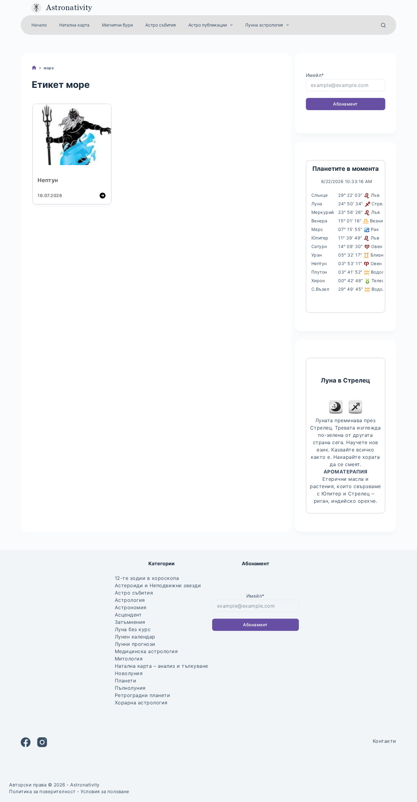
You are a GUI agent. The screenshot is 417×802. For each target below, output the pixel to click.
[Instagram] (42, 742)
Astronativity (69, 7)
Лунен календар (135, 637)
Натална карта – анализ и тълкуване (161, 666)
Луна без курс (133, 629)
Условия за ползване (105, 791)
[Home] (34, 68)
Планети (125, 681)
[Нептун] (72, 135)
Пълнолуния (130, 688)
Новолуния (129, 673)
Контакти (384, 741)
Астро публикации (207, 24)
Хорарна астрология (141, 703)
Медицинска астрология (146, 651)
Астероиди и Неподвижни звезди (158, 585)
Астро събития (160, 24)
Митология (129, 659)
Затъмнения (130, 622)
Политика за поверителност (42, 791)
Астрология (130, 600)
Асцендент (128, 615)
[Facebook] (26, 742)
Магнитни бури (117, 24)
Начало (39, 24)
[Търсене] (383, 25)
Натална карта (74, 24)
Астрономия (131, 607)
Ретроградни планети (142, 695)
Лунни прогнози (135, 644)
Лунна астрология (264, 24)
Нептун (48, 180)
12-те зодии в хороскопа (147, 578)
